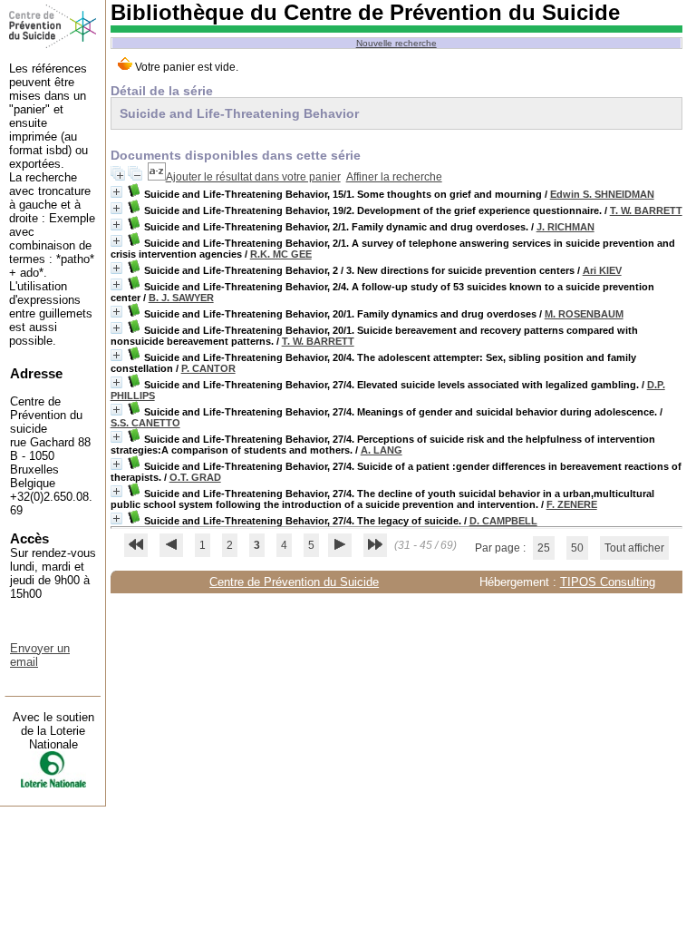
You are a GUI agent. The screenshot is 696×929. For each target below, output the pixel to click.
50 (577, 548)
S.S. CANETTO (145, 422)
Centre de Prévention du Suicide (294, 582)
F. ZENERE (571, 504)
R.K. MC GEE (281, 254)
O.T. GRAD (195, 477)
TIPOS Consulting (607, 582)
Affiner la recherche (394, 177)
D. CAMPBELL (503, 520)
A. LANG (381, 450)
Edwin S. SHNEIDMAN (602, 194)
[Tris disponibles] (157, 177)
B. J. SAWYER (181, 297)
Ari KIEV (602, 270)
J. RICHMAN (565, 226)
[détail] (116, 192)
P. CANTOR (208, 368)
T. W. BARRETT (646, 210)
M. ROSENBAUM (584, 313)
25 (543, 548)
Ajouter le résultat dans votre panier (253, 177)
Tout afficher (634, 548)
